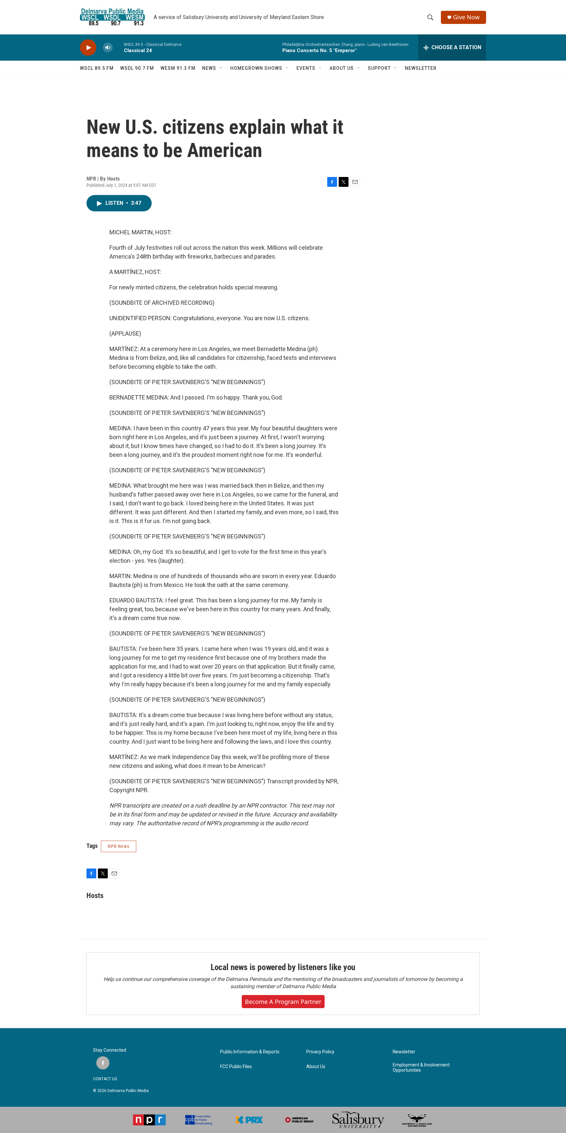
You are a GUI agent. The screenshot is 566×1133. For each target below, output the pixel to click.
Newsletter (404, 1051)
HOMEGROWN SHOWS (256, 68)
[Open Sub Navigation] (221, 68)
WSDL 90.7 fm (137, 68)
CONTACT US (105, 1079)
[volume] (107, 47)
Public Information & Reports (249, 1051)
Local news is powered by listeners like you (283, 967)
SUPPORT (379, 68)
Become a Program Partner (283, 1002)
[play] (88, 47)
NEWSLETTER (421, 68)
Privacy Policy (320, 1051)
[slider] (118, 47)
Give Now (466, 17)
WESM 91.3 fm (178, 68)
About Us (315, 1066)
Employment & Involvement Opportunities (421, 1068)
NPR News (118, 846)
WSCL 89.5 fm (97, 68)
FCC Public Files (236, 1066)
